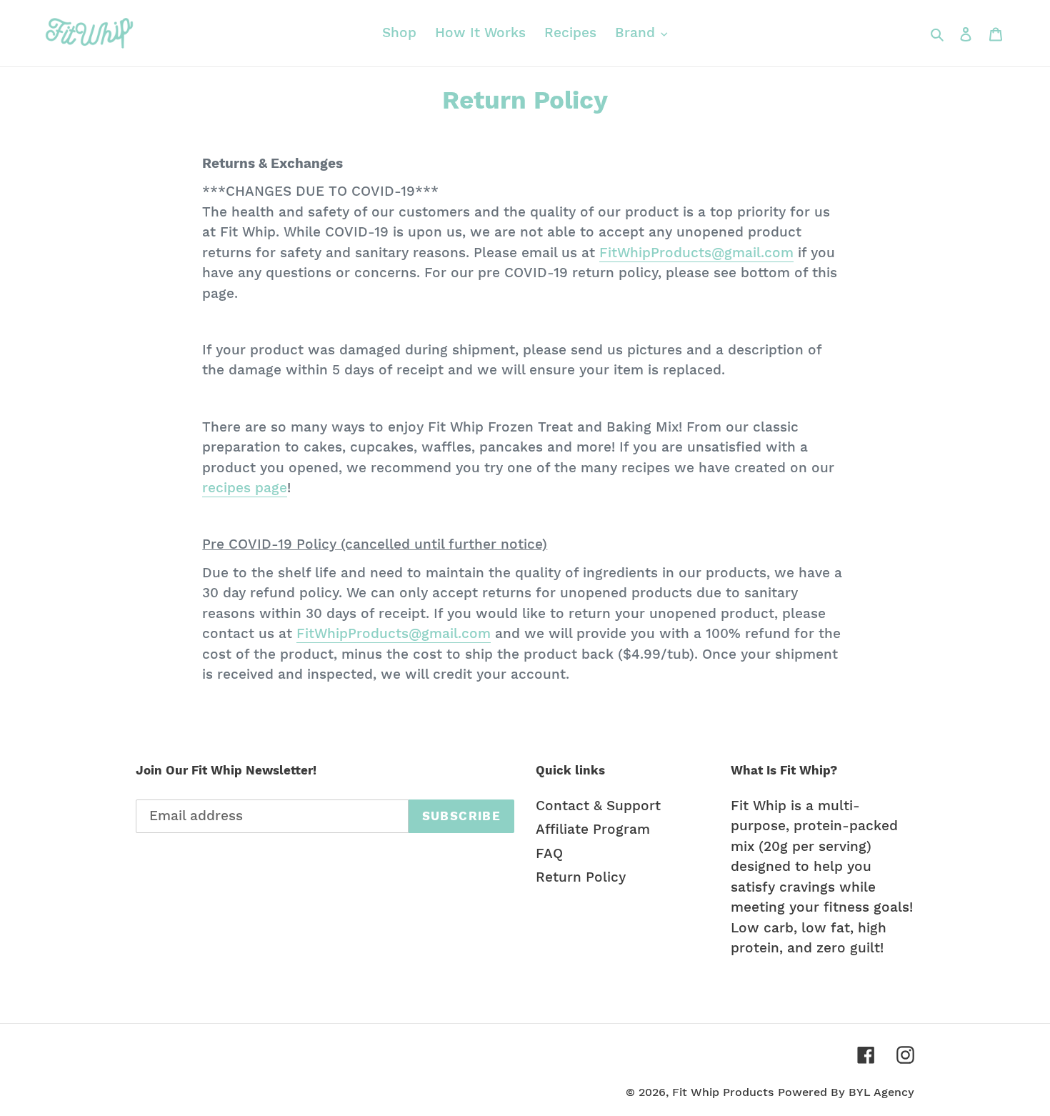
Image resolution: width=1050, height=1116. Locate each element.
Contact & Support (598, 805)
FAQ (549, 853)
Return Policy (581, 877)
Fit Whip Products (723, 1092)
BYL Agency (881, 1092)
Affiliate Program (593, 829)
